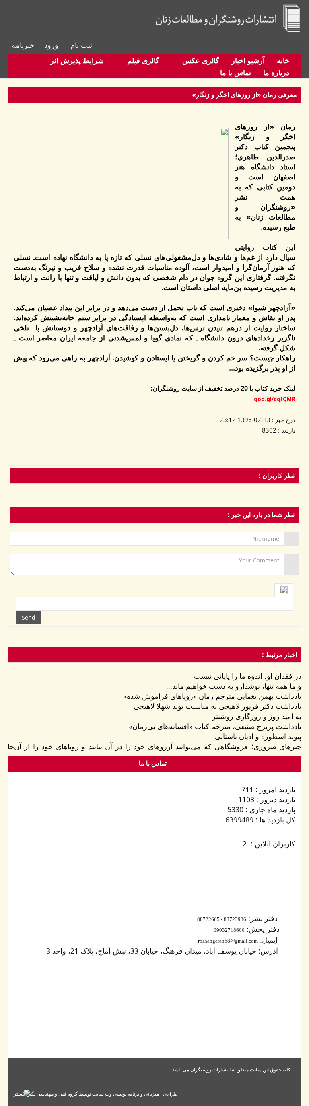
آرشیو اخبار (248, 60)
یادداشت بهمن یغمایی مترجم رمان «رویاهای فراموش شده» (212, 696)
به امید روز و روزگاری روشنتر (256, 716)
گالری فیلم (142, 60)
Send (28, 617)
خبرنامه (23, 45)
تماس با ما (235, 72)
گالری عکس (199, 60)
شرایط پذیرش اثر (77, 60)
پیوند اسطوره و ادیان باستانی (258, 736)
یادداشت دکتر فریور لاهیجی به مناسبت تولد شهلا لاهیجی (217, 706)
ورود (51, 45)
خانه (283, 60)
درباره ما (276, 72)
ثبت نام (81, 45)
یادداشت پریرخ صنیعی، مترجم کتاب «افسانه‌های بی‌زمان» (215, 726)
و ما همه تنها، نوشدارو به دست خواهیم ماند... (233, 686)
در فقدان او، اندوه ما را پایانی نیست (247, 676)
